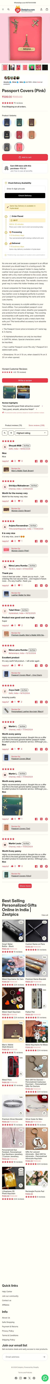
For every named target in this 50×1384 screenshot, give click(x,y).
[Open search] (4, 433)
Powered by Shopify (31, 1367)
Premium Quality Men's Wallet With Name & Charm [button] (28, 635)
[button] (8, 103)
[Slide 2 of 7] (11, 67)
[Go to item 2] (23, 392)
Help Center (7, 1292)
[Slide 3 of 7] (18, 67)
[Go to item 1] (9, 392)
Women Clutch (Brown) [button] (21, 511)
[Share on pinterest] (46, 461)
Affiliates (5, 1305)
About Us (6, 1318)
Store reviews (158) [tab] (36, 425)
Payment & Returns (10, 1326)
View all (45, 915)
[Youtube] (25, 1378)
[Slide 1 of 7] (5, 67)
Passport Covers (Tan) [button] (20, 828)
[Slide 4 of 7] (25, 67)
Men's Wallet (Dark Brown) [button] (22, 471)
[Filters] (11, 433)
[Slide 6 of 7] (38, 67)
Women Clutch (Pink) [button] (20, 551)
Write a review (25, 380)
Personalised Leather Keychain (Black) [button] (27, 711)
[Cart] (47, 9)
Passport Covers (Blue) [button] (21, 759)
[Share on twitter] (41, 461)
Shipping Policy (8, 1340)
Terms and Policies (25, 1372)
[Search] (8, 9)
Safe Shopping (8, 1322)
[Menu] (3, 9)
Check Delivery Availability (19, 183)
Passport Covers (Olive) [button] (21, 876)
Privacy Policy (8, 1331)
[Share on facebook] (36, 461)
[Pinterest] (34, 1378)
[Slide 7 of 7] (45, 67)
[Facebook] (16, 1378)
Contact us (6, 1300)
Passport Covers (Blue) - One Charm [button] (26, 675)
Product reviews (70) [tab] (13, 425)
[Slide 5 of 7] (31, 67)
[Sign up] (44, 1357)
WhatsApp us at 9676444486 (25, 3)
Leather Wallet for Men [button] (21, 595)
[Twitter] (29, 1378)
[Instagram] (20, 1378)
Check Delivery (25, 196)
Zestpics (20, 1367)
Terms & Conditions (10, 1335)
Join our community (10, 1296)
